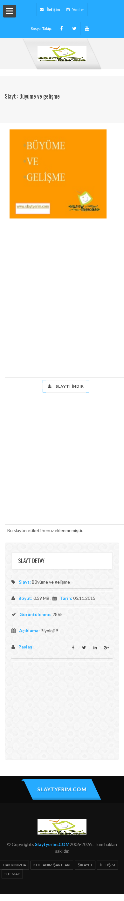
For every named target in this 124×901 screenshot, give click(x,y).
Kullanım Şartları (51, 865)
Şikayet (85, 865)
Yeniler (78, 9)
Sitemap (12, 873)
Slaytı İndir (69, 386)
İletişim (107, 865)
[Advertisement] (62, 294)
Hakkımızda (14, 865)
